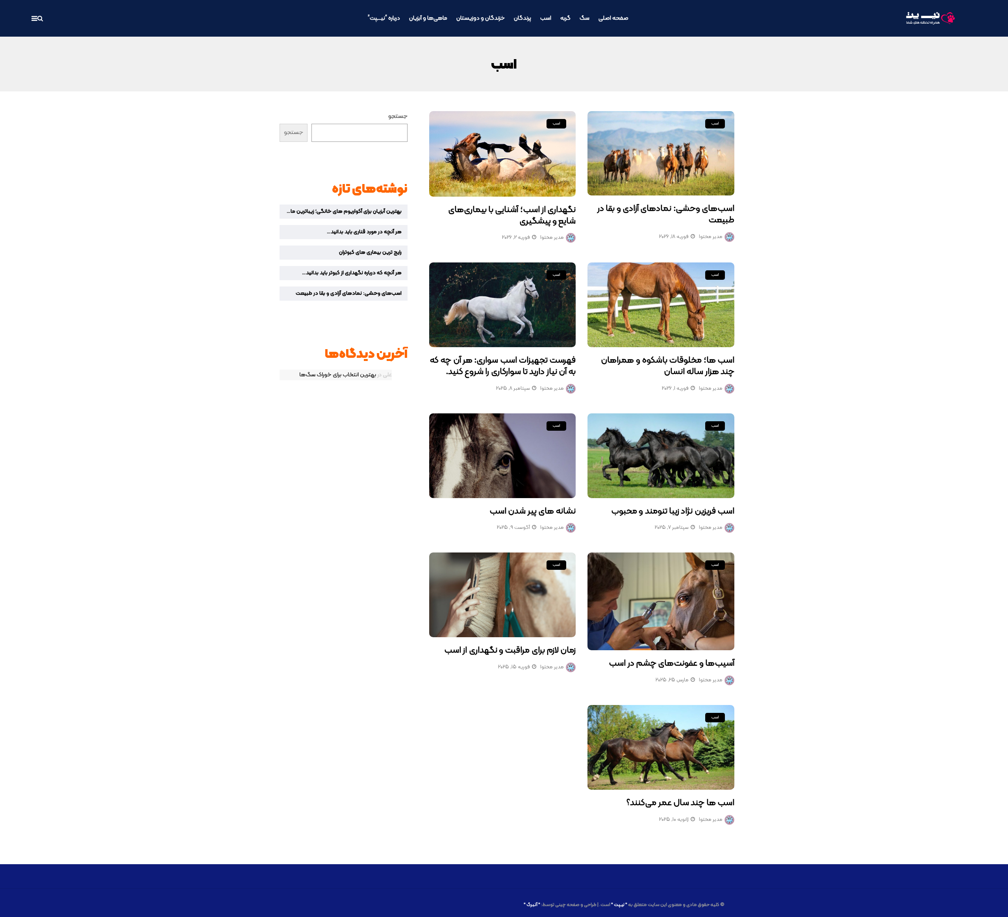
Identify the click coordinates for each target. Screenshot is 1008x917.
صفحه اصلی (613, 18)
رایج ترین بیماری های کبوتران (370, 252)
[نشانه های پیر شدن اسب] (502, 455)
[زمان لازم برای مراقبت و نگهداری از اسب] (502, 594)
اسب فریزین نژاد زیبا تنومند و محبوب (672, 511)
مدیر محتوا (711, 237)
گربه (565, 18)
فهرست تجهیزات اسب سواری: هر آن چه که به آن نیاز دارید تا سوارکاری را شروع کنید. (503, 366)
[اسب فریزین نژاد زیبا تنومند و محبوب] (660, 455)
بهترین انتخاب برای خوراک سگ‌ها (337, 374)
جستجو (398, 116)
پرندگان (522, 18)
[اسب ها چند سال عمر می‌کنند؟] (660, 747)
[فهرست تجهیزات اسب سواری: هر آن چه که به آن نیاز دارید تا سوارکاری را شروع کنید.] (502, 304)
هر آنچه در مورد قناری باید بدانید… (364, 232)
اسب (545, 18)
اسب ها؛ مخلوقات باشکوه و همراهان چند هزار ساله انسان (667, 366)
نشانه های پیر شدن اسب (532, 511)
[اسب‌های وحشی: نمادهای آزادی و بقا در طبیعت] (660, 153)
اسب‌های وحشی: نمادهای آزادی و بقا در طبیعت (665, 214)
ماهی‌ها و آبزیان (428, 18)
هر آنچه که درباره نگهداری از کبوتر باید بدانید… (352, 273)
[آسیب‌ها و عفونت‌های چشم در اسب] (660, 601)
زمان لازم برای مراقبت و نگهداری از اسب (510, 650)
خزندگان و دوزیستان (480, 18)
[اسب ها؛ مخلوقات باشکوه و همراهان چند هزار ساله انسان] (660, 304)
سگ (584, 18)
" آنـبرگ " (532, 904)
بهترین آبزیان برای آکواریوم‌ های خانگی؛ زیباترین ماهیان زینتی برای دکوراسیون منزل (341, 211)
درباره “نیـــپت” (384, 18)
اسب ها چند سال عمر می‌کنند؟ (680, 802)
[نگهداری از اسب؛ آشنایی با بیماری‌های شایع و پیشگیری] (502, 154)
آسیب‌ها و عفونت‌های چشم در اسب (671, 663)
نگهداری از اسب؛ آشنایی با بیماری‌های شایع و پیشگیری (512, 215)
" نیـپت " (619, 904)
